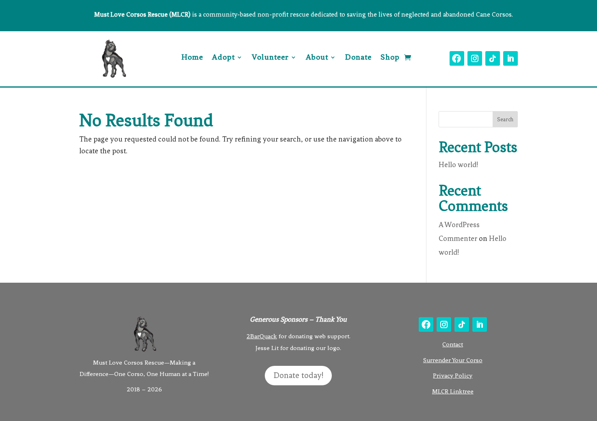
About (317, 58)
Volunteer (270, 58)
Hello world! (458, 164)
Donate (358, 58)
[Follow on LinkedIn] (510, 58)
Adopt (223, 58)
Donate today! (298, 375)
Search (505, 119)
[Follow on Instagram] (474, 58)
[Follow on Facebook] (457, 58)
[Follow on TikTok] (492, 58)
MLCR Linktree (453, 391)
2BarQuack (262, 336)
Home (192, 58)
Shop (390, 58)
